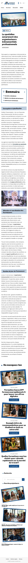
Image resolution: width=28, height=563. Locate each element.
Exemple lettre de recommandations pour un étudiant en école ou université (14, 426)
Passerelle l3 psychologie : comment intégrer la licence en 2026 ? (12, 545)
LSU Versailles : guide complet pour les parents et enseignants (13, 506)
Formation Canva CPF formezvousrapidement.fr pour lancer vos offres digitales (14, 393)
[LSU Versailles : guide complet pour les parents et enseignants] (13, 494)
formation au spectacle (19, 144)
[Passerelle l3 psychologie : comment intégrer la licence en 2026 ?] (13, 535)
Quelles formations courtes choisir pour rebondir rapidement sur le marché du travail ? (14, 459)
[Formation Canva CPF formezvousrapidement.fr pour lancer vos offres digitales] (13, 377)
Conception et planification (10, 96)
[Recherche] (20, 3)
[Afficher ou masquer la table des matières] (22, 92)
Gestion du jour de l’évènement (11, 100)
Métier (7, 30)
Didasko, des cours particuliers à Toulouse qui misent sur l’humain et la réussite (12, 525)
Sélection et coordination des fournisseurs (14, 98)
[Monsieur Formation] (10, 3)
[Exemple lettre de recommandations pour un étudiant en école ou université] (14, 410)
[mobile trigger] (2, 3)
